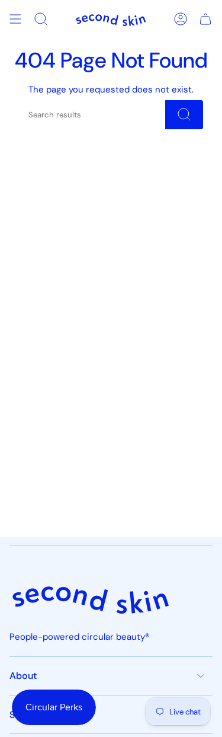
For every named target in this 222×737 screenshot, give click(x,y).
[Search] (184, 114)
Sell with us (33, 715)
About (23, 675)
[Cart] (205, 19)
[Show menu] (15, 19)
